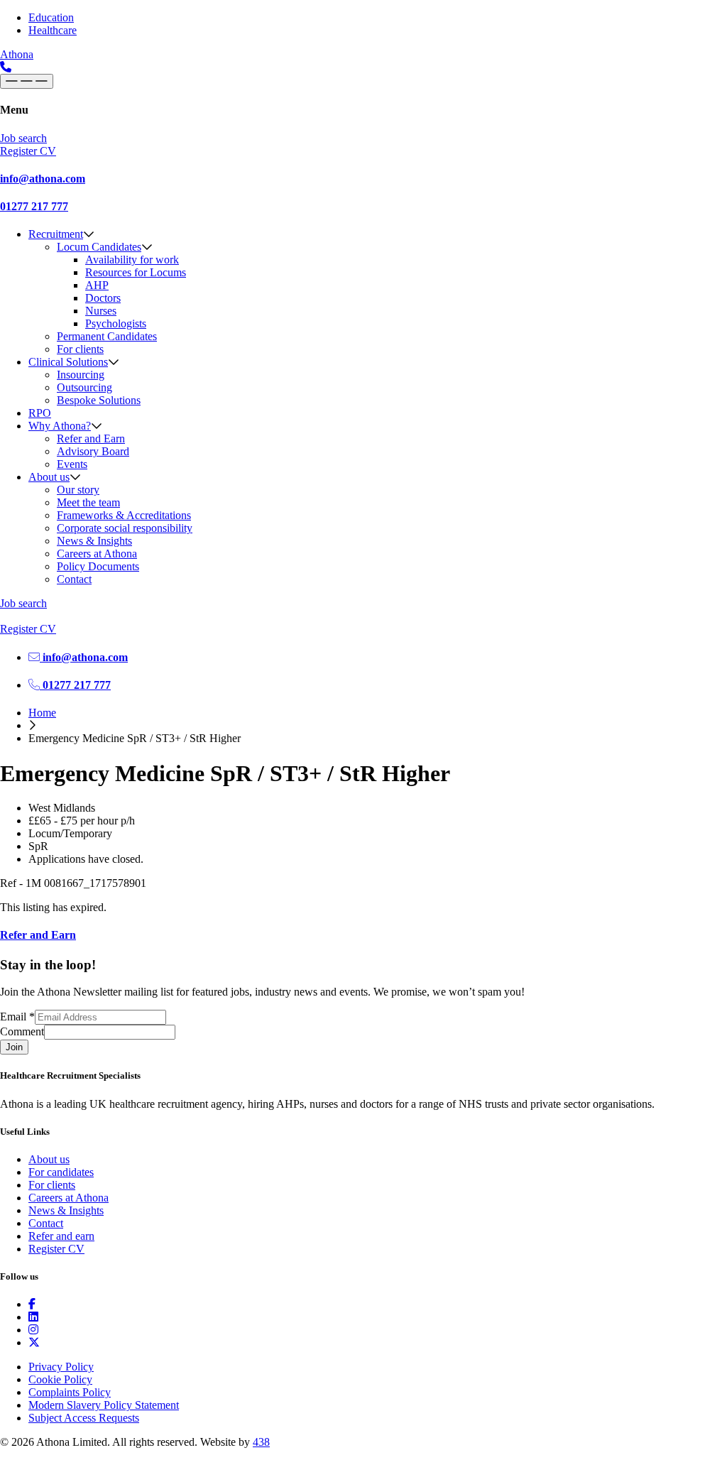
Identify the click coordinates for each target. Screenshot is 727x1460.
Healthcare (52, 30)
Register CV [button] (28, 151)
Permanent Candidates (107, 336)
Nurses (100, 311)
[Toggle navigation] (26, 81)
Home (42, 713)
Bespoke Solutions (99, 400)
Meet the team (88, 502)
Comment (22, 1031)
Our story (78, 490)
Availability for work (132, 260)
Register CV (56, 1249)
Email (17, 1016)
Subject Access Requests (83, 1418)
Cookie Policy (60, 1379)
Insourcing (80, 375)
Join (14, 1047)
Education (51, 17)
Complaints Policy (69, 1392)
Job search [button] (23, 138)
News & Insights (94, 541)
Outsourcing (84, 387)
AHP (97, 285)
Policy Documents (98, 566)
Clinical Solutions (68, 362)
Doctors (103, 298)
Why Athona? (59, 426)
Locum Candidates (99, 247)
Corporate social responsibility (124, 528)
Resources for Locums (135, 272)
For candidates (61, 1172)
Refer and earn (61, 1236)
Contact (74, 579)
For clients (80, 349)
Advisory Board (93, 451)
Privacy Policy (61, 1367)
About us (49, 477)
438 (261, 1442)
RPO (39, 413)
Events (72, 464)
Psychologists (115, 323)
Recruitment (55, 234)
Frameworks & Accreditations (124, 515)
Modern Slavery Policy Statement (103, 1405)
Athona (16, 54)
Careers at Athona (97, 554)
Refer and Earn (91, 438)
